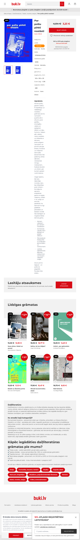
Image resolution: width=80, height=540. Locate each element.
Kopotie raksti (58, 470)
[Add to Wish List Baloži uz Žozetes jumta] (10, 381)
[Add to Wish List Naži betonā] (55, 381)
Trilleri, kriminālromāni (38, 479)
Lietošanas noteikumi (48, 527)
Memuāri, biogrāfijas (17, 475)
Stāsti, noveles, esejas (29, 13)
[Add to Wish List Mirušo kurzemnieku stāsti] (32, 381)
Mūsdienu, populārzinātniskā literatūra (43, 475)
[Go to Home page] (16, 4)
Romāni (65, 475)
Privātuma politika (63, 505)
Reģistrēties (69, 531)
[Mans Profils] (69, 4)
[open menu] (5, 4)
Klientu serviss (49, 505)
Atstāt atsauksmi (64, 285)
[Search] (62, 4)
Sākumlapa (7, 13)
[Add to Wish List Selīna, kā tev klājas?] (32, 338)
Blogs (74, 505)
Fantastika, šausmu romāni (28, 470)
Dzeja (12, 470)
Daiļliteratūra (17, 13)
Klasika (45, 470)
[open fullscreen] (18, 40)
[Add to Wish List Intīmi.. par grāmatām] (55, 338)
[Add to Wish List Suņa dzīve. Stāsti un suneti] (10, 338)
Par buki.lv (7, 505)
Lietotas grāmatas (36, 505)
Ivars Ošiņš (38, 34)
